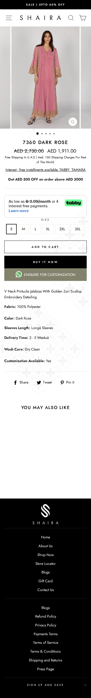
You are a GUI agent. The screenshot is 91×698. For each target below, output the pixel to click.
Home (45, 537)
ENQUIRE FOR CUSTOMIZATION (49, 274)
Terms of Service (45, 642)
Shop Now (45, 554)
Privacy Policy (45, 625)
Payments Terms (46, 633)
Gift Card (45, 581)
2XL (62, 228)
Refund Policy (45, 616)
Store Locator (45, 563)
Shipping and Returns (45, 660)
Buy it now (45, 262)
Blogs (45, 572)
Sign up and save (45, 685)
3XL (78, 228)
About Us (45, 545)
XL (48, 228)
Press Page (45, 669)
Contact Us (45, 589)
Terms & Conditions (45, 651)
